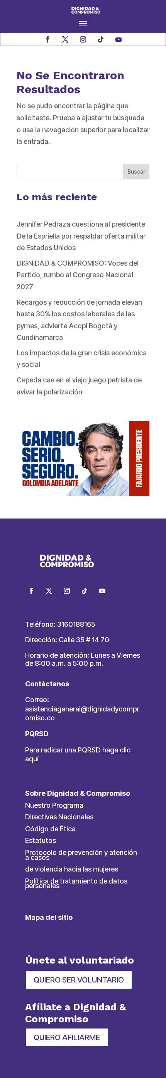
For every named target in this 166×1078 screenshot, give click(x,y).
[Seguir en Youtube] (118, 39)
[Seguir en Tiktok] (101, 39)
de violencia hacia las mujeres (71, 869)
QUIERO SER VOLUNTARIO (79, 979)
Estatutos (40, 840)
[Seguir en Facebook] (47, 39)
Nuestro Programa (54, 805)
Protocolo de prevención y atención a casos (81, 854)
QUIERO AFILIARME (67, 1037)
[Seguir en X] (65, 39)
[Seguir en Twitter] (49, 591)
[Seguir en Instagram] (83, 39)
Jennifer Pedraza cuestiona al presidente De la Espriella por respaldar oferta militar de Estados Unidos (81, 236)
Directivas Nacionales (59, 817)
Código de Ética (50, 829)
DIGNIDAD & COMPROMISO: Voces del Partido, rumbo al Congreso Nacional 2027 (78, 275)
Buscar (136, 171)
